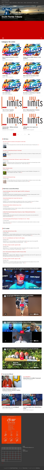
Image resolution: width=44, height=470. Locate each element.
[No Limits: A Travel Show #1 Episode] (32, 85)
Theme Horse (25, 468)
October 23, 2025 (26, 129)
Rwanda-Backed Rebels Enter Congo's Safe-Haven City (12, 191)
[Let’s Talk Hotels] (12, 85)
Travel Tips (5, 75)
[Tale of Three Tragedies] (12, 103)
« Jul (2, 462)
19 (11, 456)
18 (8, 456)
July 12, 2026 (4, 391)
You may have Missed (7, 374)
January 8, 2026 (5, 111)
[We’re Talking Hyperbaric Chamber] (32, 103)
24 (5, 458)
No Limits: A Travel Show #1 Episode (31, 92)
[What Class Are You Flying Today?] (32, 68)
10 (5, 454)
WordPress (38, 468)
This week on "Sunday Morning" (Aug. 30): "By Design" (12, 141)
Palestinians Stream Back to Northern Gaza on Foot (12, 198)
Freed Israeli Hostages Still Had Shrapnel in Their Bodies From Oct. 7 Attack (16, 211)
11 (8, 454)
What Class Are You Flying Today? (31, 75)
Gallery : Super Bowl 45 (5, 4)
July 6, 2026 (25, 94)
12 (11, 454)
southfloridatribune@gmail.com (28, 447)
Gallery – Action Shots (13, 2)
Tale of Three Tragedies (8, 110)
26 (11, 458)
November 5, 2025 (5, 129)
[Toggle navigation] (3, 38)
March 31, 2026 (5, 408)
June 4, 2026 (25, 379)
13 (14, 454)
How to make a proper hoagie (8, 177)
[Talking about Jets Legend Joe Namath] (32, 120)
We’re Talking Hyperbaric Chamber (31, 110)
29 (19, 458)
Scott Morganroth (6, 386)
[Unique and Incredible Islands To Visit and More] (32, 50)
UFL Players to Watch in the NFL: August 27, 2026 (11, 251)
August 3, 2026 (25, 77)
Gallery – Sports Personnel (28, 2)
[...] (10, 145)
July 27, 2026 (4, 94)
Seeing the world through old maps (9, 168)
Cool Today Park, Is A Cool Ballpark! (10, 407)
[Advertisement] (22, 28)
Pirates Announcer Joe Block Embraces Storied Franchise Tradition (11, 389)
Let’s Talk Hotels (6, 92)
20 (14, 456)
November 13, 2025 (26, 111)
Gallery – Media (35, 2)
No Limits (4, 54)
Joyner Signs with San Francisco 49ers (10, 258)
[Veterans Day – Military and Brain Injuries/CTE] (12, 120)
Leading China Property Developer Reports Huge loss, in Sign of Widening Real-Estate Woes (19, 205)
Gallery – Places (20, 2)
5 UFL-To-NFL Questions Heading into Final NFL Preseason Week (14, 244)
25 (8, 458)
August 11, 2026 (5, 77)
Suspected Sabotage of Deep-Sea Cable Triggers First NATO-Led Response (16, 218)
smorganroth (11, 77)
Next (29, 134)
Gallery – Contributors (5, 2)
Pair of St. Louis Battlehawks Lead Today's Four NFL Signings (14, 231)
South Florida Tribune (12, 17)
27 (14, 458)
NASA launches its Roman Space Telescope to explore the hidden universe (16, 150)
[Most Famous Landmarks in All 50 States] (12, 50)
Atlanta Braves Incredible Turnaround (32, 378)
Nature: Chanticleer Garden (7, 159)
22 (19, 456)
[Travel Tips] (12, 68)
